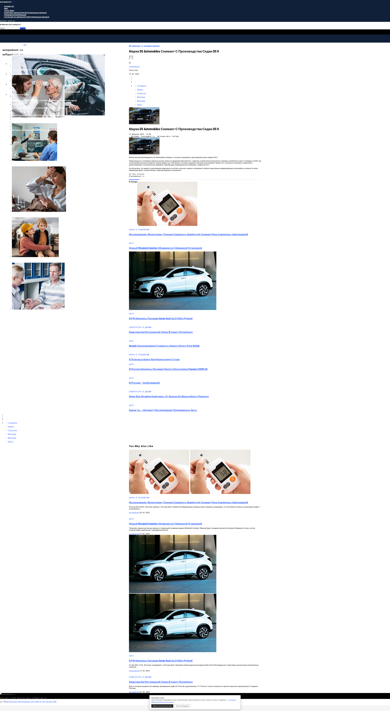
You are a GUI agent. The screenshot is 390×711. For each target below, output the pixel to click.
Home (6, 8)
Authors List (9, 6)
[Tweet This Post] (197, 80)
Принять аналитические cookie (162, 706)
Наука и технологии (17, 74)
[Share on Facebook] (197, 78)
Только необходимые (182, 706)
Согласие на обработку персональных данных (26, 17)
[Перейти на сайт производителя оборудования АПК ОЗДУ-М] (29, 702)
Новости (12, 84)
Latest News (9, 11)
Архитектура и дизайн (18, 94)
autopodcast (134, 66)
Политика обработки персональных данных (25, 13)
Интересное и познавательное (22, 53)
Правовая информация (15, 15)
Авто (10, 64)
